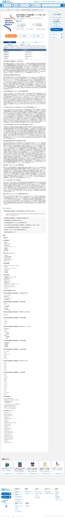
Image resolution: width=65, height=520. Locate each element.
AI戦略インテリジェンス (19, 505)
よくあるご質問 (37, 497)
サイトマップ (2, 516)
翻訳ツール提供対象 (41, 29)
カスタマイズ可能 (21, 29)
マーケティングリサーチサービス (29, 494)
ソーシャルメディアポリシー (19, 516)
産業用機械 (18, 9)
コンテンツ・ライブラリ (59, 500)
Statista (16, 507)
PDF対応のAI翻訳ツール (39, 494)
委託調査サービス (28, 491)
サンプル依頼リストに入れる (8, 473)
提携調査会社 (57, 496)
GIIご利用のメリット (18, 501)
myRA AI (16, 509)
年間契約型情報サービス (19, 497)
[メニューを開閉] (63, 1)
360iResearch (23, 23)
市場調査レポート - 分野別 (19, 492)
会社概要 (57, 491)
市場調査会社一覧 (18, 499)
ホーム (4, 9)
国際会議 (27, 505)
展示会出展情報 (48, 491)
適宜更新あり (31, 29)
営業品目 (57, 493)
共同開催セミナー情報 (49, 493)
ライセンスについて (56, 26)
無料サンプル (37, 491)
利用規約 (13, 516)
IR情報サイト (57, 498)
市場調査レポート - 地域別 (19, 495)
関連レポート (23, 44)
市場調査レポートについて (10, 9)
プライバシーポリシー (8, 516)
